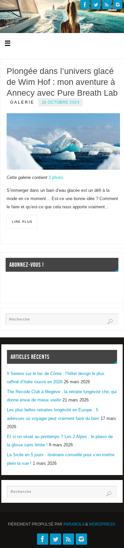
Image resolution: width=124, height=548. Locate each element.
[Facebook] (85, 4)
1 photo (56, 177)
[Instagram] (117, 4)
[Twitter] (96, 4)
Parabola (73, 524)
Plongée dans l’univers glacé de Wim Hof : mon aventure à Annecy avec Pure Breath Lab (62, 81)
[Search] (110, 321)
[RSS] (106, 4)
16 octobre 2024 (61, 102)
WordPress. (102, 524)
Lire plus (22, 221)
